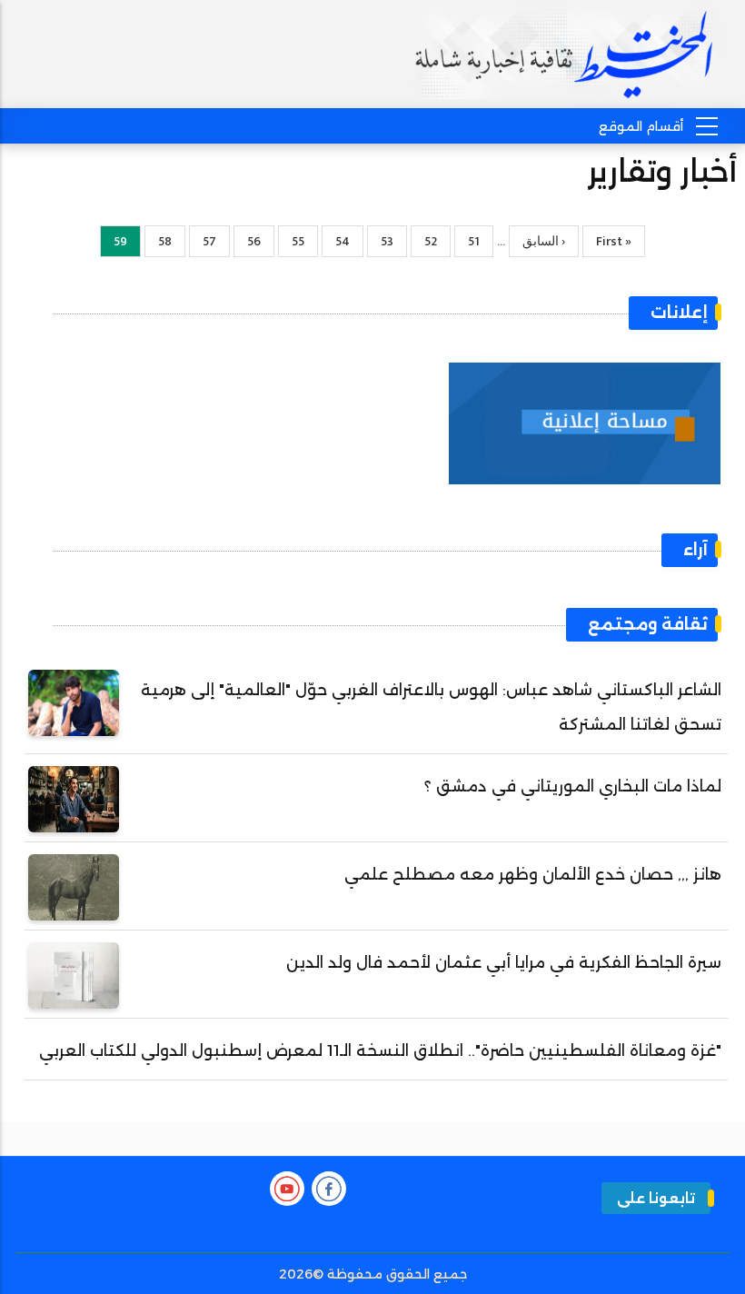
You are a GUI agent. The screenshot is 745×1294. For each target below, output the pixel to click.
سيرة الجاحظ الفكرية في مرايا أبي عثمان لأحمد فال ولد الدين (503, 962)
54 (336, 241)
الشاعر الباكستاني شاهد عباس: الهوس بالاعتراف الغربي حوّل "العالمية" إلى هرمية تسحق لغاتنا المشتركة (431, 707)
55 (291, 241)
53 (380, 241)
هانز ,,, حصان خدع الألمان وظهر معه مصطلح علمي (532, 874)
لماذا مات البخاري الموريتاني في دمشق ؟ (572, 786)
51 (467, 241)
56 (247, 241)
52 (424, 241)
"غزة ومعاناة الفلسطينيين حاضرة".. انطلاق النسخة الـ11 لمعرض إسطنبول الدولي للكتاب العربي (380, 1050)
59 (113, 244)
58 (158, 241)
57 (202, 241)
